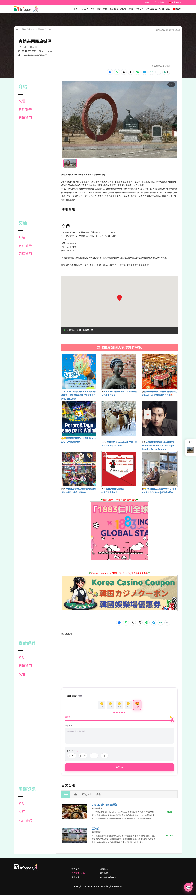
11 (73, 755)
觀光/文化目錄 (44, 29)
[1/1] (70, 163)
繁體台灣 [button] (175, 2)
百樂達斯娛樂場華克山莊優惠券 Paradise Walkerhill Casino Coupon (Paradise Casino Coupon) (158, 445)
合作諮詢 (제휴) (78, 873)
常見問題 (104, 873)
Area (84, 8)
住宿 (99, 8)
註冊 (154, 2)
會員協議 (75, 877)
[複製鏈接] (151, 72)
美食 (92, 8)
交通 (21, 101)
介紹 (21, 237)
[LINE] (137, 72)
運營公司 (75, 868)
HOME (77, 8)
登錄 (162, 2)
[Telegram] (144, 72)
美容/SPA (139, 8)
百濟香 (95, 828)
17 (95, 755)
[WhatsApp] (117, 72)
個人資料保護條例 (108, 877)
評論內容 (68, 725)
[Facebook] (110, 72)
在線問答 (104, 868)
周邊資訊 (25, 118)
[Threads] (131, 72)
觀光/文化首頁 (28, 29)
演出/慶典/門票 (126, 8)
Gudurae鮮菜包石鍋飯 (104, 804)
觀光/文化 (113, 8)
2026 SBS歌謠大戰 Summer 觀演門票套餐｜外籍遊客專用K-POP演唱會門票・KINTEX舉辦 (78, 395)
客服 (147, 2)
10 (84, 755)
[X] (124, 72)
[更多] (158, 72)
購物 (105, 8)
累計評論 (25, 109)
